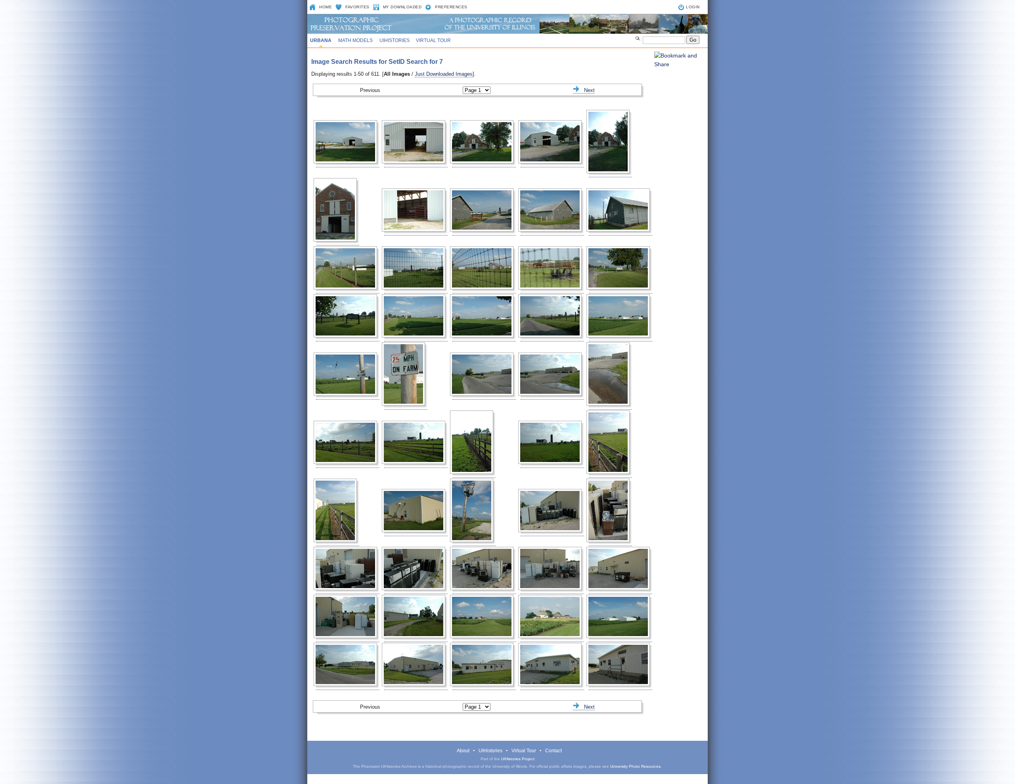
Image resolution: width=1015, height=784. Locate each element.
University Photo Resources (635, 766)
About (463, 750)
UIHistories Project (517, 759)
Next (587, 90)
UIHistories (394, 40)
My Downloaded (402, 7)
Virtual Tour (433, 40)
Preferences (451, 7)
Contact (553, 750)
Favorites (357, 7)
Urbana (320, 40)
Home (325, 7)
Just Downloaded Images (444, 74)
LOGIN (693, 7)
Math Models (355, 40)
